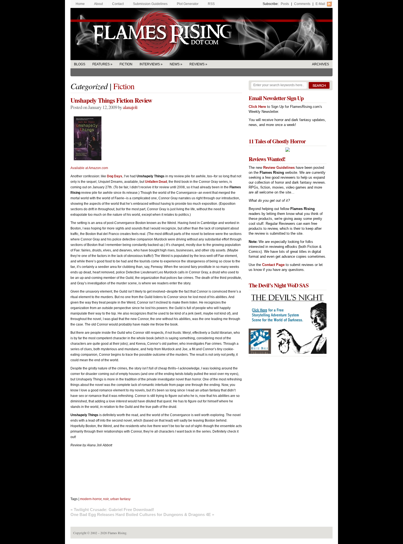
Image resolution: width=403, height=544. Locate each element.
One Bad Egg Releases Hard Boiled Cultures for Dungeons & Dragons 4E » (142, 514)
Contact (118, 4)
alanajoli (130, 107)
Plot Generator (187, 4)
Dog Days (114, 176)
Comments (302, 4)
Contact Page (273, 265)
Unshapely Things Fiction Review (111, 100)
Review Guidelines (279, 168)
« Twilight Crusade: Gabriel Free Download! (112, 509)
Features (101, 64)
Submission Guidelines (150, 4)
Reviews (197, 64)
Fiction (126, 64)
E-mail (320, 4)
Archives (320, 64)
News (175, 64)
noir (106, 499)
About (98, 4)
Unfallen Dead (156, 182)
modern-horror (90, 499)
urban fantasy (120, 499)
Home (80, 4)
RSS (211, 4)
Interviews (150, 64)
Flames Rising (201, 34)
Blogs (79, 64)
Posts (285, 4)
